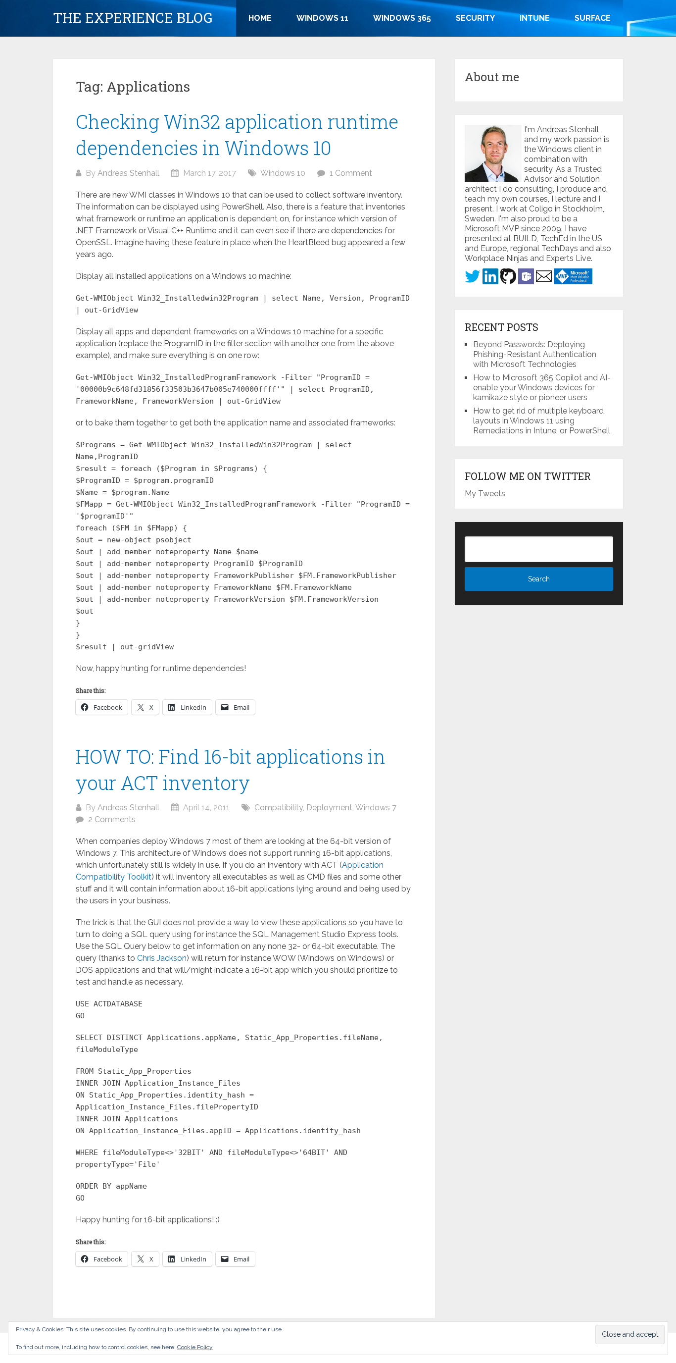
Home (260, 18)
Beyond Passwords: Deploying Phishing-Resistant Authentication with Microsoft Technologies (534, 354)
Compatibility (278, 807)
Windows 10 (282, 173)
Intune (535, 18)
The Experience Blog (132, 18)
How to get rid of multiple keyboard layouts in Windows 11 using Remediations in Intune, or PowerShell (541, 420)
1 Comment (351, 173)
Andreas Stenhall (128, 173)
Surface (593, 18)
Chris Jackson (162, 958)
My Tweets (485, 493)
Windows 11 (322, 18)
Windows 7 (375, 807)
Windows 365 (402, 18)
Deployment (329, 807)
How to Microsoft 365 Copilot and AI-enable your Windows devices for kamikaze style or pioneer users (542, 387)
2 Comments (112, 819)
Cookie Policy (195, 1347)
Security (475, 18)
